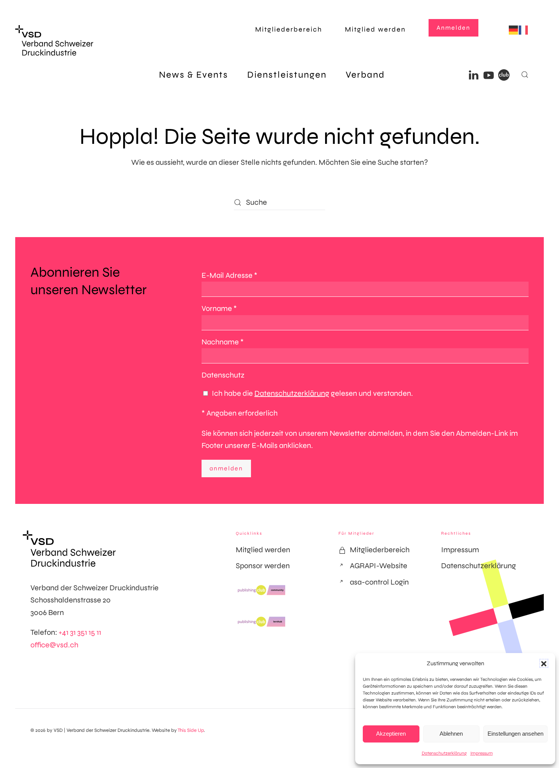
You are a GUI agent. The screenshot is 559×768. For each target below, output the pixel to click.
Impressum (481, 753)
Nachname (223, 342)
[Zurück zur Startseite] (54, 40)
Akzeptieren (391, 733)
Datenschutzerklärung (444, 753)
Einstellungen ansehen (515, 733)
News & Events (193, 74)
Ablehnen (451, 733)
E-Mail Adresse (229, 275)
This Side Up (191, 730)
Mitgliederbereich (288, 29)
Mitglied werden (375, 29)
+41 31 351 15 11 (80, 632)
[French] (524, 29)
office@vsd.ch (54, 645)
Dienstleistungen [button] (287, 74)
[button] (544, 663)
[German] (514, 29)
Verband (365, 74)
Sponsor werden (263, 565)
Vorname (219, 308)
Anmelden (453, 27)
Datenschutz (223, 375)
